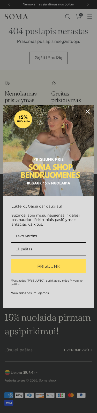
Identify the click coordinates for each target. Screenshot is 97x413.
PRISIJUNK (48, 266)
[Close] (87, 111)
